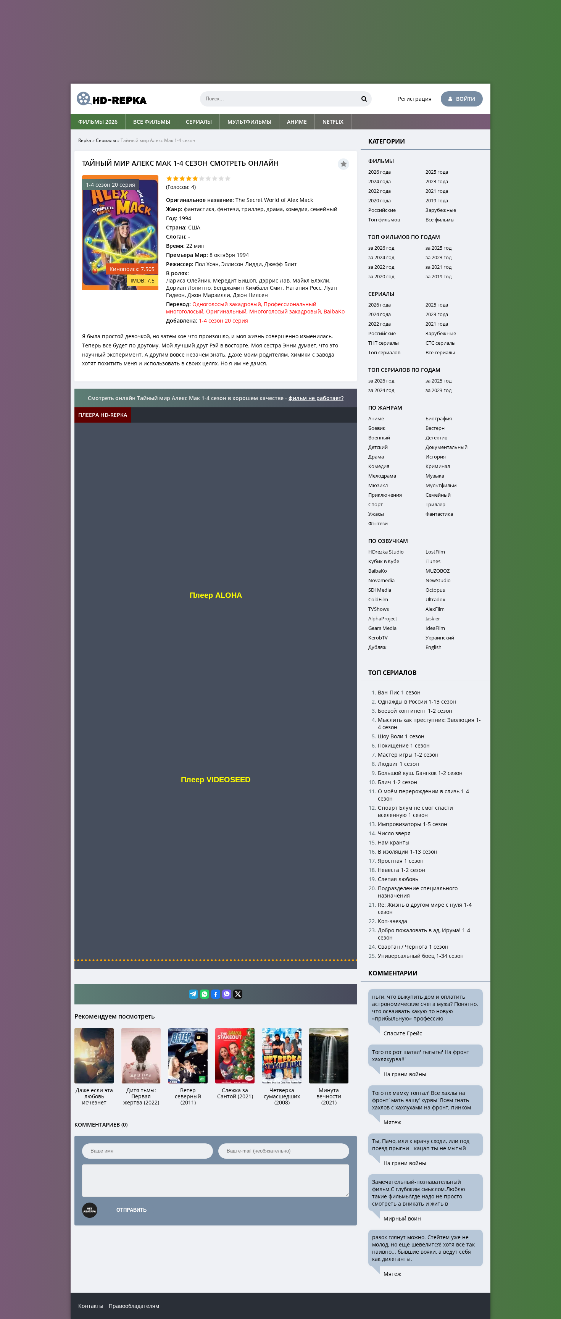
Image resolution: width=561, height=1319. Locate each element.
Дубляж (377, 647)
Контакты (90, 1305)
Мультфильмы (249, 121)
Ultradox (435, 599)
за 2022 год (381, 266)
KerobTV (378, 637)
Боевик (376, 428)
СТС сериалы (441, 342)
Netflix (332, 121)
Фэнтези (378, 523)
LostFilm (435, 551)
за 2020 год (381, 276)
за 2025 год (438, 247)
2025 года (437, 171)
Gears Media (382, 628)
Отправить (131, 1210)
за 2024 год (381, 257)
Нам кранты (393, 842)
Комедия (378, 466)
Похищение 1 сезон (404, 745)
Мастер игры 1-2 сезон (408, 754)
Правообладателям (134, 1305)
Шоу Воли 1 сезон (401, 736)
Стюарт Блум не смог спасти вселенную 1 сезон (415, 811)
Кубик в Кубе (383, 561)
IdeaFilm (435, 628)
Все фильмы (151, 121)
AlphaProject (382, 618)
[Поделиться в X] (237, 994)
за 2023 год (438, 257)
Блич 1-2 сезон (397, 782)
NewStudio (438, 580)
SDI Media (379, 589)
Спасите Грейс (403, 1033)
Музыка (435, 475)
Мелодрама (382, 475)
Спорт (375, 504)
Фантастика (439, 513)
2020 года (379, 200)
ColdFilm (378, 599)
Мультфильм (441, 485)
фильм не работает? (316, 398)
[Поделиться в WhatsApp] (204, 994)
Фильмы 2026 (98, 121)
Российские (382, 210)
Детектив (436, 437)
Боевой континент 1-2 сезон (415, 710)
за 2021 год (438, 266)
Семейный (438, 494)
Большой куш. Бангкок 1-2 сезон (420, 773)
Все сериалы (440, 352)
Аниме (297, 121)
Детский (378, 447)
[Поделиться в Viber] (226, 994)
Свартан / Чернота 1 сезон (413, 946)
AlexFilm (435, 608)
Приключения (385, 494)
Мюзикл (378, 485)
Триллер (435, 504)
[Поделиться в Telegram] (193, 994)
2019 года (437, 200)
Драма (376, 456)
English (434, 647)
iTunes (433, 561)
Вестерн (435, 428)
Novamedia (381, 580)
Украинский (440, 637)
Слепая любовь (398, 879)
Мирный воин (402, 1218)
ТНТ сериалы (383, 342)
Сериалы (199, 121)
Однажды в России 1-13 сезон (417, 701)
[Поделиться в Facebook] (215, 994)
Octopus (435, 589)
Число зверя (394, 833)
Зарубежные (441, 210)
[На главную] (109, 99)
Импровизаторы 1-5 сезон (412, 824)
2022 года (379, 190)
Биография (439, 418)
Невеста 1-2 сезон (401, 869)
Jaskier (433, 618)
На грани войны (405, 1074)
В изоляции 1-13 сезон (407, 851)
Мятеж (392, 1122)
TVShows (378, 608)
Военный (379, 437)
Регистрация (415, 98)
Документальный (447, 447)
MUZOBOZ (438, 570)
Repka (84, 140)
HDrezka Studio (386, 551)
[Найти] (364, 99)
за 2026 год (381, 247)
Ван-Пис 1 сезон (399, 692)
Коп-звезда (392, 921)
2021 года (437, 190)
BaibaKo (377, 570)
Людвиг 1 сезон (398, 763)
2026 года (379, 171)
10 (227, 178)
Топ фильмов (384, 219)
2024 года (379, 181)
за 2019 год (438, 276)
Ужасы (376, 513)
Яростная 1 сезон (401, 860)
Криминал (438, 466)
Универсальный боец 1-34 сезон (421, 955)
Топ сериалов (384, 352)
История (436, 456)
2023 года (437, 181)
